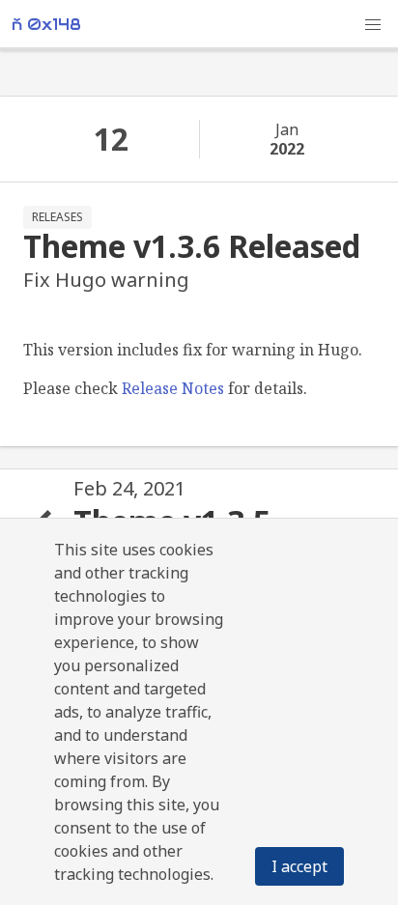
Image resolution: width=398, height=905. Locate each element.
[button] (373, 25)
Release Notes (173, 388)
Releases (57, 217)
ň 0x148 (46, 24)
